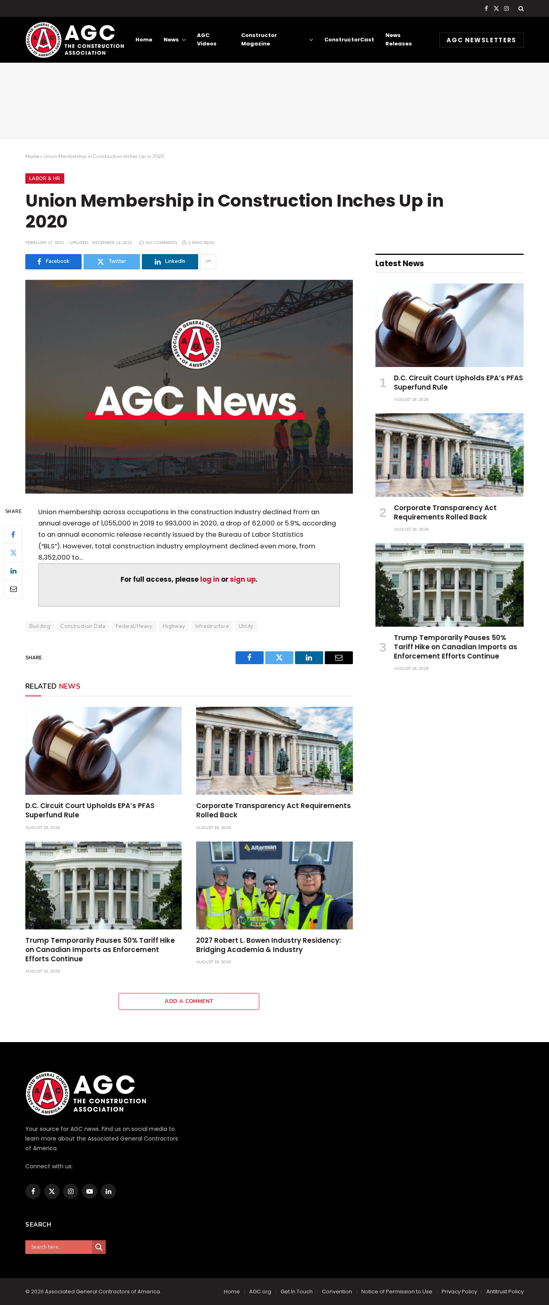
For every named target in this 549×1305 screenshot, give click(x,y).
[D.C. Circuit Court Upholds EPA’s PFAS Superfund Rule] (103, 751)
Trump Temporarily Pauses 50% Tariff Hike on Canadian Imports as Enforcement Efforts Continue (100, 950)
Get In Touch (297, 1291)
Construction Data (83, 626)
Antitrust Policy (505, 1291)
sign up (243, 579)
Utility (246, 626)
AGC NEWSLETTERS (481, 40)
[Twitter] (13, 552)
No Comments (161, 243)
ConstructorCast (349, 39)
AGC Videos (207, 39)
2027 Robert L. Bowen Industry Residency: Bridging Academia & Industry (268, 945)
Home (143, 39)
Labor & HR (44, 178)
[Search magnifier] (99, 1247)
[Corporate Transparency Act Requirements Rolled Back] (274, 751)
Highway (174, 626)
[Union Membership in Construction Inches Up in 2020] (189, 387)
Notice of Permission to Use (396, 1291)
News (171, 39)
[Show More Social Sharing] (208, 261)
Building (39, 626)
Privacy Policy (459, 1291)
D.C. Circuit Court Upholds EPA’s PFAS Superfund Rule (89, 810)
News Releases (398, 39)
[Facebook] (13, 534)
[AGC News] (74, 40)
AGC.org (260, 1291)
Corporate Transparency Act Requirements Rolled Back (273, 810)
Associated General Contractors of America (102, 1291)
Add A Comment (189, 1001)
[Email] (13, 588)
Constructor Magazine (259, 39)
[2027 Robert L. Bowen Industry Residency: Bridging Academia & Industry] (274, 885)
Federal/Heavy (134, 626)
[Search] (520, 8)
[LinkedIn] (13, 570)
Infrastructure (212, 626)
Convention (337, 1291)
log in (209, 579)
